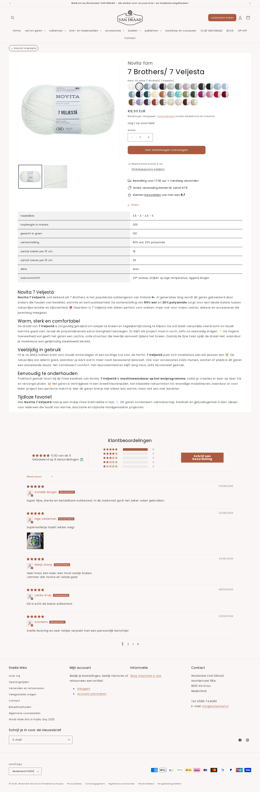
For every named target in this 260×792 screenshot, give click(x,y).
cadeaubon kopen (222, 17)
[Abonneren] (68, 740)
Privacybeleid (74, 783)
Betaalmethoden (20, 707)
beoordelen (153, 195)
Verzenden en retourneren (26, 688)
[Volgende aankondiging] (250, 3)
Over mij (14, 675)
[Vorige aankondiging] (10, 3)
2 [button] (128, 644)
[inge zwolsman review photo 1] (35, 540)
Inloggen (83, 689)
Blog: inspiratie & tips (145, 676)
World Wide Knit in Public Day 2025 (31, 719)
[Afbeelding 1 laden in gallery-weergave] (30, 176)
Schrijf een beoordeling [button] (202, 457)
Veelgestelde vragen (22, 694)
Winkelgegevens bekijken (148, 169)
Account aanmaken (92, 694)
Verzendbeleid (146, 783)
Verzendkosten (166, 116)
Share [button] (135, 205)
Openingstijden (19, 682)
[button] (13, 18)
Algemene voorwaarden (25, 713)
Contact (14, 700)
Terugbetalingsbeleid (169, 783)
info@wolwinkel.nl (215, 706)
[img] (35, 487)
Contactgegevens (95, 783)
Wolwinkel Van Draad (30, 783)
